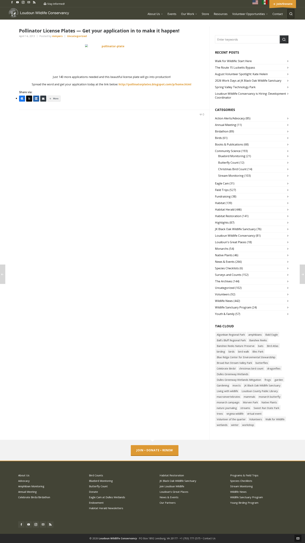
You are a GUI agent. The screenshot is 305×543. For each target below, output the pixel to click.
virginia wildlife (235, 413)
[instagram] (24, 2)
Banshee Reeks (258, 340)
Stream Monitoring (231, 176)
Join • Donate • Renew (154, 450)
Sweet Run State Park (266, 408)
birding (221, 351)
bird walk (243, 351)
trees (220, 413)
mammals (249, 396)
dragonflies (273, 368)
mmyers (57, 36)
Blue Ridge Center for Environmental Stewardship (246, 357)
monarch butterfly (269, 396)
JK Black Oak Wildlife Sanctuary (235, 229)
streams (245, 408)
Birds (218, 138)
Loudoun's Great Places (230, 242)
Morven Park (250, 402)
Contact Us (209, 538)
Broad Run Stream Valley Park (234, 363)
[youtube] (18, 2)
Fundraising (223, 196)
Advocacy (24, 481)
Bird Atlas (272, 346)
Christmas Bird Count (232, 169)
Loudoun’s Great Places (174, 491)
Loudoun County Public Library (260, 391)
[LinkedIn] (36, 99)
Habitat (220, 203)
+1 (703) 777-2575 (190, 538)
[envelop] (29, 2)
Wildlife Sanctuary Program (233, 307)
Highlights (222, 223)
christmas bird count (251, 368)
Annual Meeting (225, 125)
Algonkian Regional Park (231, 334)
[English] (255, 2)
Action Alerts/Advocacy (230, 118)
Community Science (228, 151)
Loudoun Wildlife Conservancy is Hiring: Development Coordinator (250, 95)
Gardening (223, 385)
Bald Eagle (271, 334)
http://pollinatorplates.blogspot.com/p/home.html (155, 84)
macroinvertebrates (228, 396)
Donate (93, 491)
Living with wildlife (227, 391)
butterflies (262, 363)
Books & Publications (229, 144)
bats (260, 346)
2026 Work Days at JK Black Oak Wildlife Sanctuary (248, 81)
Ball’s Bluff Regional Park (231, 340)
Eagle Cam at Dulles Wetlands (107, 497)
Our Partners (168, 502)
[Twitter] (29, 99)
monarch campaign (228, 402)
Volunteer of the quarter (231, 419)
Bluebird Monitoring (231, 156)
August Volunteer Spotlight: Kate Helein (241, 74)
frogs (268, 379)
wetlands (222, 425)
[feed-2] (35, 2)
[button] (284, 39)
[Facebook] (22, 99)
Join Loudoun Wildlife (172, 486)
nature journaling (227, 408)
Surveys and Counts (228, 275)
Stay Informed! (56, 3)
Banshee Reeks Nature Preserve (236, 346)
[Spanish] (265, 2)
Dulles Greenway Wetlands (232, 374)
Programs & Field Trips (244, 475)
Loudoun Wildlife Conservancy (235, 236)
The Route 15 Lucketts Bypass (235, 67)
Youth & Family (225, 314)
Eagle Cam (222, 183)
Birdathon (221, 131)
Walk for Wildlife (275, 419)
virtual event (254, 413)
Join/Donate (284, 3)
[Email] (43, 99)
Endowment (96, 502)
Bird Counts (96, 475)
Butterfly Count (228, 163)
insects (237, 385)
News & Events (225, 262)
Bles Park (257, 351)
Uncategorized (77, 36)
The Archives (223, 281)
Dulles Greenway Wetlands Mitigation (239, 379)
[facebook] (12, 2)
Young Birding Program (244, 502)
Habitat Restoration (228, 216)
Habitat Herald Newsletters (106, 508)
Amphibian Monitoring (31, 486)
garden (278, 379)
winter (235, 425)
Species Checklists (227, 268)
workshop (248, 425)
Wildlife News (224, 301)
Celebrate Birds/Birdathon (34, 497)
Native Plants (224, 255)
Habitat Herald (224, 209)
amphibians (255, 334)
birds (232, 351)
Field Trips (222, 190)
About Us (23, 475)
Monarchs (221, 249)
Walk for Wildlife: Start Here (233, 61)
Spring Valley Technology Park (235, 87)
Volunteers (222, 294)
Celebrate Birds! (226, 368)
